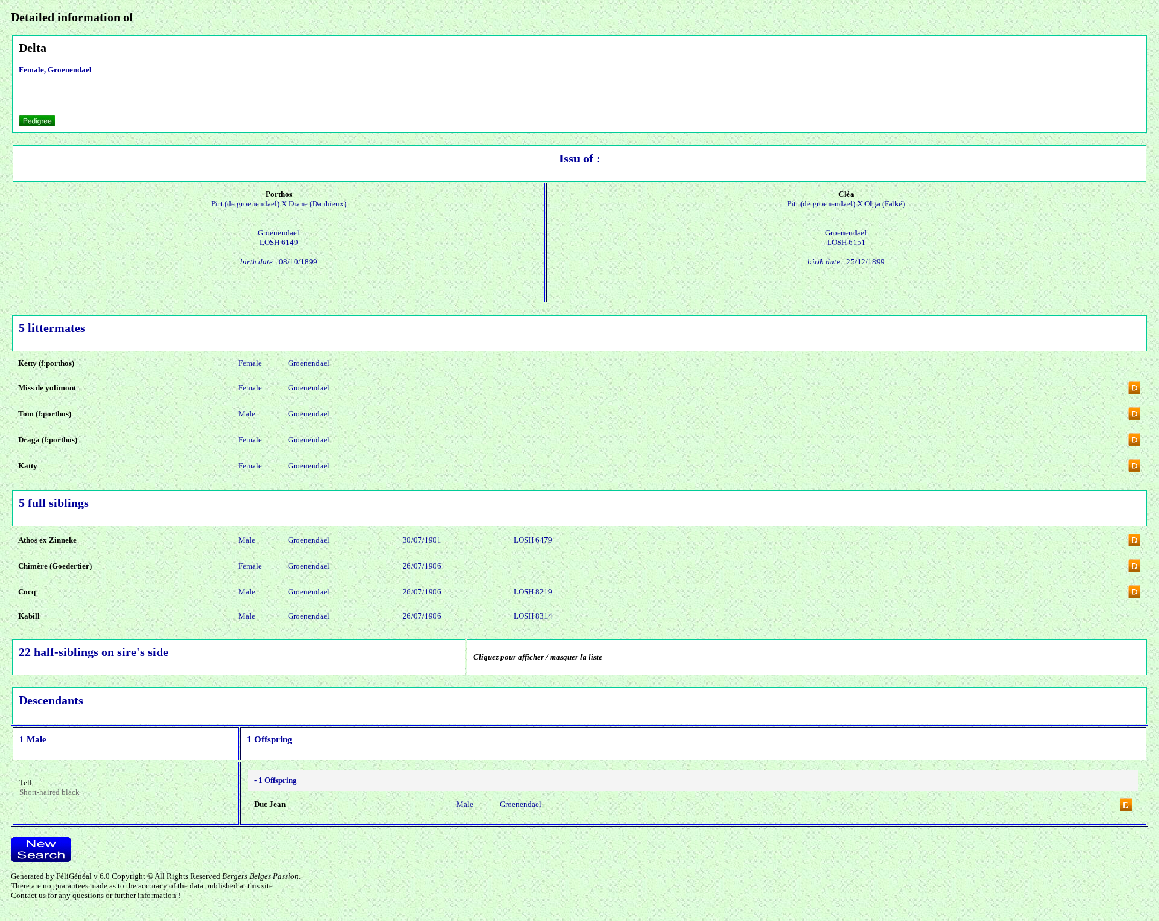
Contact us (28, 895)
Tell (25, 782)
